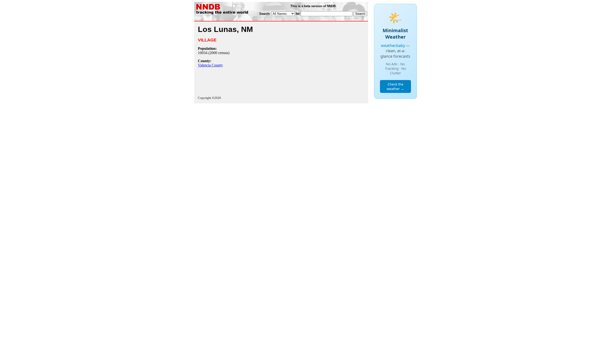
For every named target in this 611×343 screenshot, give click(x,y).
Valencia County (210, 65)
